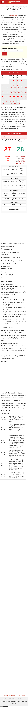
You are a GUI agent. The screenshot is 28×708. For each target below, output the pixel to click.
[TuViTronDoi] (14, 2)
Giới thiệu (12, 695)
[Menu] (2, 2)
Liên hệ (23, 695)
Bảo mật (18, 695)
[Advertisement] (14, 228)
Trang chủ (5, 695)
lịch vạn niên (13, 15)
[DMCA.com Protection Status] (4, 706)
